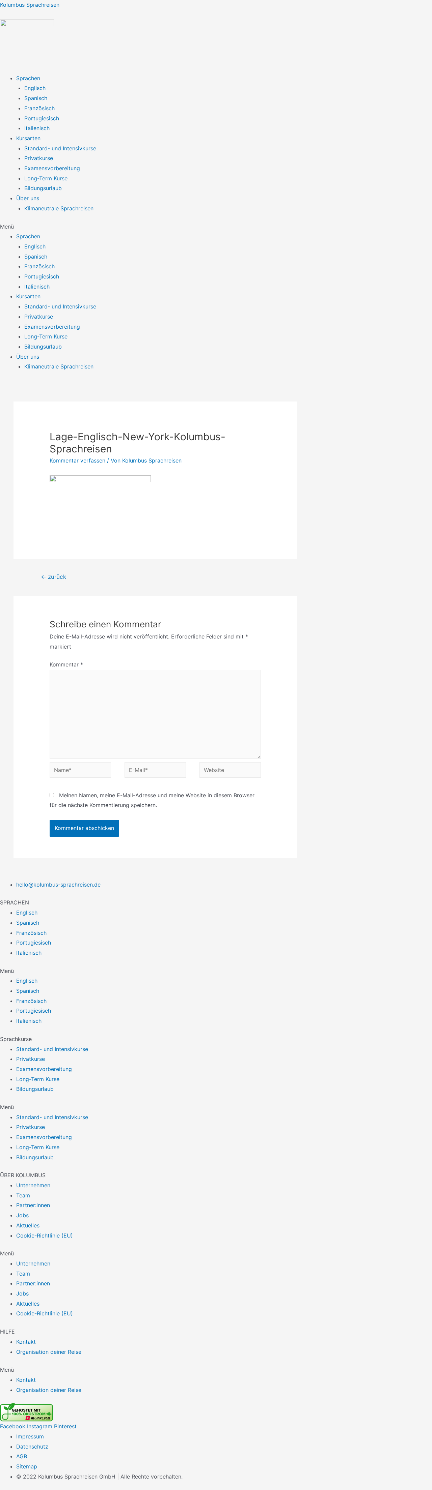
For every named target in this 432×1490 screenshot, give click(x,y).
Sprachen (28, 78)
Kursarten (28, 138)
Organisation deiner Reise (48, 1351)
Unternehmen (33, 1185)
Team (23, 1195)
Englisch (35, 88)
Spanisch (35, 98)
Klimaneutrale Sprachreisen (58, 208)
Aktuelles (27, 1225)
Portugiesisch (41, 118)
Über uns (27, 198)
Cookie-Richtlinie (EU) (44, 1235)
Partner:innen (33, 1205)
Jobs (22, 1215)
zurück (53, 576)
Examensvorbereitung (52, 168)
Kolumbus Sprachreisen (29, 4)
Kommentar (66, 664)
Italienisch (37, 128)
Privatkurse (38, 158)
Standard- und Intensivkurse (60, 148)
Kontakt (26, 1341)
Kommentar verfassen (77, 460)
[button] (216, 227)
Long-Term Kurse (46, 178)
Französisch (39, 108)
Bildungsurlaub (43, 188)
